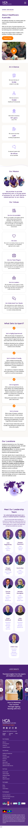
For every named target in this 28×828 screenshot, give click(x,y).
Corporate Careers (6, 747)
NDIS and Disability (6, 763)
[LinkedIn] (4, 728)
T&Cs (16, 733)
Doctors (4, 760)
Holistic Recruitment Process (8, 796)
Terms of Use (11, 734)
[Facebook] (13, 728)
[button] (2, 689)
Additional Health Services (8, 765)
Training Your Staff (6, 798)
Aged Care (5, 777)
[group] (14, 697)
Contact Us (5, 745)
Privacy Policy (4, 734)
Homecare (5, 758)
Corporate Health (6, 757)
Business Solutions (6, 794)
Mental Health (5, 771)
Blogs (4, 785)
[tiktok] (9, 728)
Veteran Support (6, 773)
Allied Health (5, 762)
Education (5, 755)
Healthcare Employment (7, 753)
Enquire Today (7, 38)
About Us (4, 742)
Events (4, 786)
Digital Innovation (6, 778)
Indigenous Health (6, 775)
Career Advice (5, 788)
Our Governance (6, 743)
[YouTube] (16, 728)
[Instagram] (7, 728)
